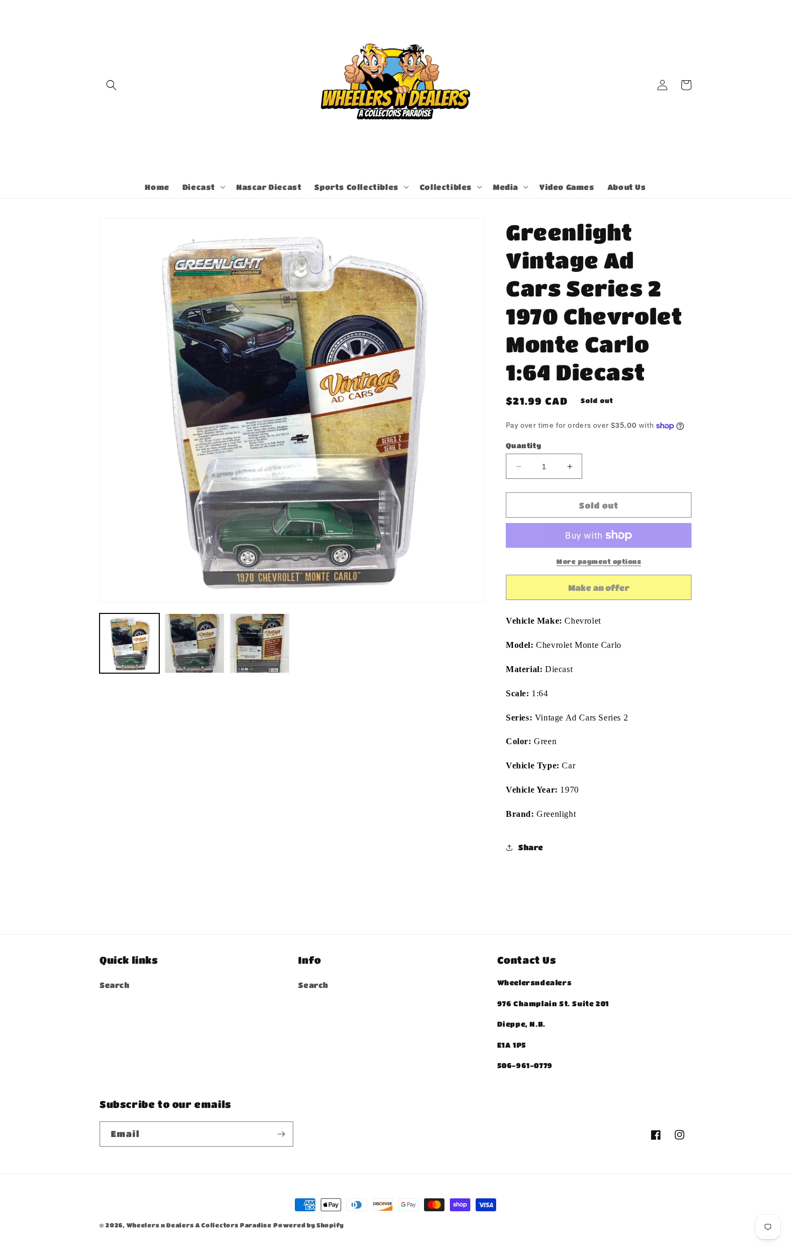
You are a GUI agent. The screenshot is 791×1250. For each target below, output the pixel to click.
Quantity (523, 445)
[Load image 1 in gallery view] (129, 643)
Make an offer (599, 591)
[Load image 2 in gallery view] (194, 643)
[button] (111, 85)
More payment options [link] (598, 561)
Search (115, 984)
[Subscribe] (281, 1134)
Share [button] (530, 847)
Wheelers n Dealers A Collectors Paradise (199, 1224)
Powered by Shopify (308, 1224)
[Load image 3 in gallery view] (259, 643)
